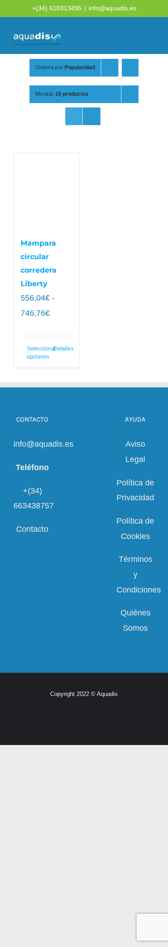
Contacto (32, 529)
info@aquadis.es (112, 8)
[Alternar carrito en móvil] (118, 36)
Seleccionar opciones (36, 353)
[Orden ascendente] (130, 67)
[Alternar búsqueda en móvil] (134, 36)
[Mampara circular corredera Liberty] (46, 190)
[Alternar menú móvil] (151, 36)
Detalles (63, 349)
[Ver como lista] (91, 116)
